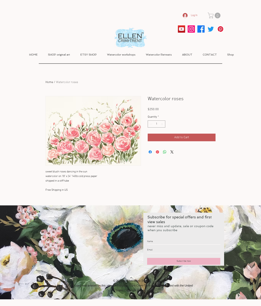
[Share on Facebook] (150, 152)
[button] (215, 15)
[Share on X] (172, 152)
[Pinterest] (220, 29)
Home (49, 82)
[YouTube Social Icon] (181, 29)
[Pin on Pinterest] (157, 152)
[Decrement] (150, 124)
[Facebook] (201, 29)
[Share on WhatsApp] (164, 152)
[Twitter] (210, 29)
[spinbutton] (156, 124)
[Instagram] (191, 29)
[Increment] (162, 124)
